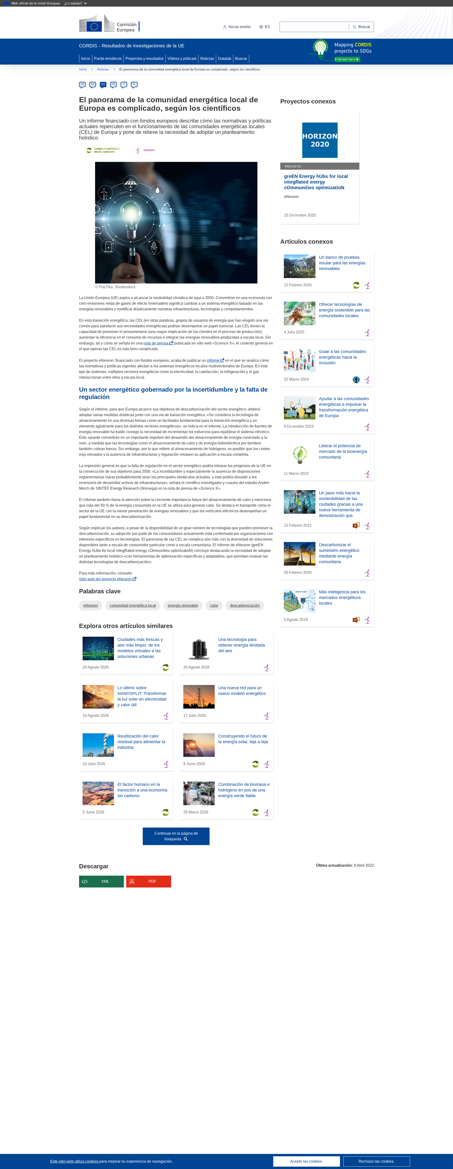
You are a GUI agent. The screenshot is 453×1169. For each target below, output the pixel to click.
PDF (152, 881)
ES (103, 84)
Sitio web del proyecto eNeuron (106, 579)
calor (214, 605)
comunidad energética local (133, 605)
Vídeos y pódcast (182, 59)
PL (134, 84)
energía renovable (183, 605)
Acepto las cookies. (306, 1161)
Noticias (207, 59)
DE (82, 84)
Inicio (85, 59)
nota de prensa (156, 343)
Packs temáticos (108, 59)
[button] (265, 27)
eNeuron (90, 605)
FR (113, 84)
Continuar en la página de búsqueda (176, 836)
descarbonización (245, 605)
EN (93, 84)
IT (124, 84)
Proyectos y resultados (145, 59)
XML (105, 881)
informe (214, 360)
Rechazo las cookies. (376, 1161)
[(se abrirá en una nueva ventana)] (117, 23)
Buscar (241, 59)
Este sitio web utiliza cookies (74, 1161)
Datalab (224, 59)
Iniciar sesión (240, 27)
